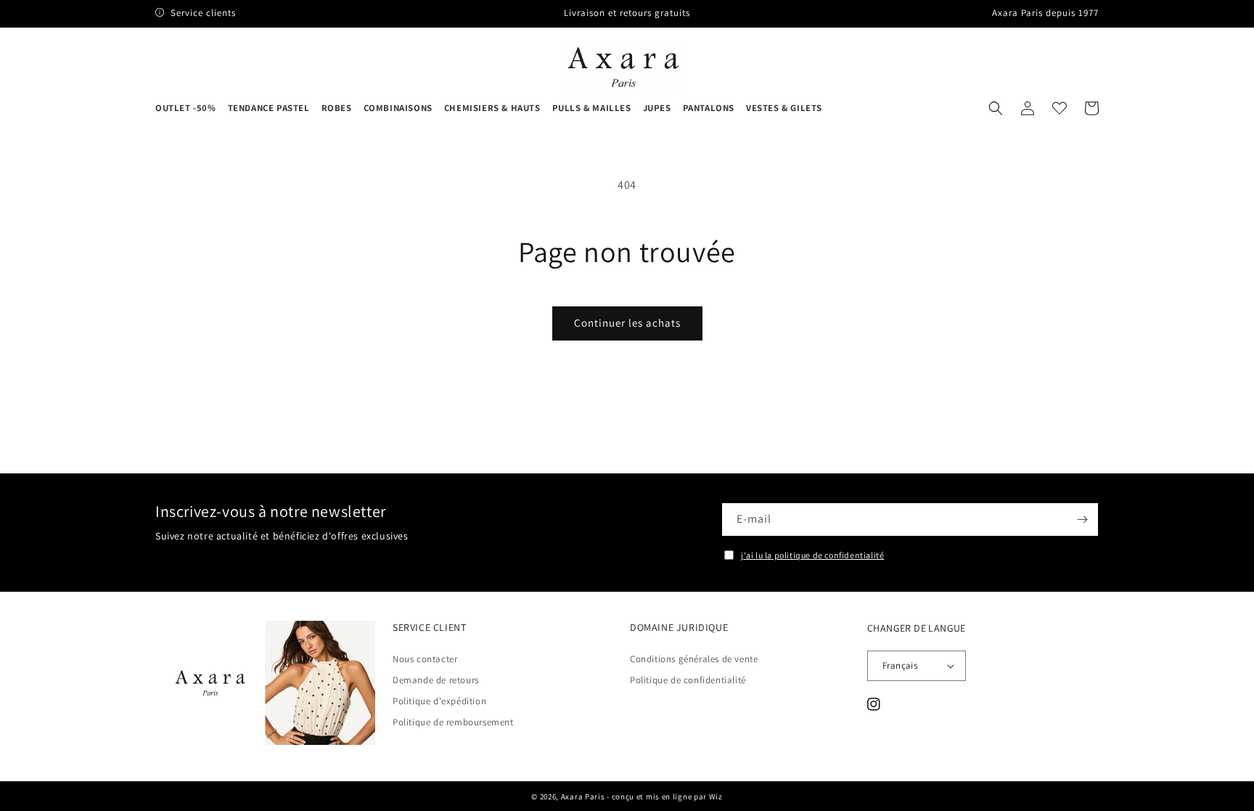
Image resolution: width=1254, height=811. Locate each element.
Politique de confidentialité (688, 680)
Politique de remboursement (453, 722)
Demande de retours (436, 680)
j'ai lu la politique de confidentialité (812, 555)
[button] (996, 108)
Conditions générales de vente (694, 659)
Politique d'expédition (439, 701)
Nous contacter (425, 659)
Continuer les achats (627, 323)
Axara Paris (583, 796)
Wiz (716, 796)
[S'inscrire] (1082, 519)
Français (899, 665)
